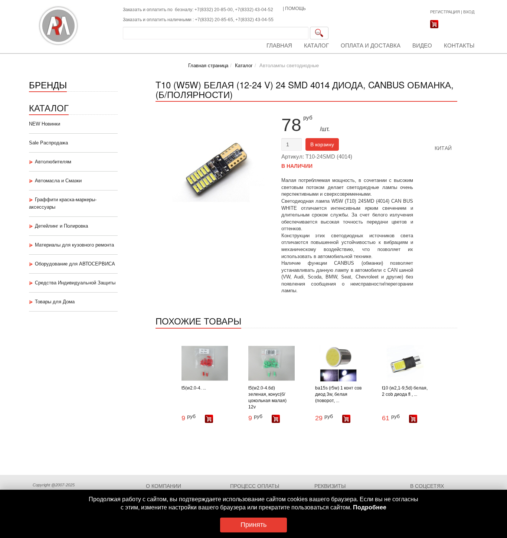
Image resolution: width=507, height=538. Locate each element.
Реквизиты (330, 486)
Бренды (48, 84)
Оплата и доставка (370, 45)
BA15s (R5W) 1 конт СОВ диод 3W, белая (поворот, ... (338, 394)
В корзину (322, 144)
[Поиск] (319, 33)
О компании (163, 486)
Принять (253, 524)
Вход (468, 12)
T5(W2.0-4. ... (193, 388)
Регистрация (445, 12)
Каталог (316, 45)
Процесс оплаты (254, 486)
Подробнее (369, 507)
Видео (422, 45)
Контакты (459, 45)
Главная (279, 45)
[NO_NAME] (436, 128)
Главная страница (208, 65)
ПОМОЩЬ (295, 8)
